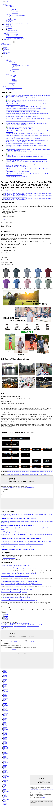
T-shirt (13, 76)
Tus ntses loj (14, 64)
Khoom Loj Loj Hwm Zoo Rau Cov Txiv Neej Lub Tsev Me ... (20, 151)
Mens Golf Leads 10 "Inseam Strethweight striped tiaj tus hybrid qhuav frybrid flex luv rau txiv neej (27, 474)
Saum (13, 8)
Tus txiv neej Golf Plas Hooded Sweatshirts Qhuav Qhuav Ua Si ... (21, 97)
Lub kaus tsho (9, 26)
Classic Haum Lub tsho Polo (21, 624)
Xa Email (3, 628)
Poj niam (8, 14)
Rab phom (5, 53)
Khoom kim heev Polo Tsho (33, 626)
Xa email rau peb (4, 219)
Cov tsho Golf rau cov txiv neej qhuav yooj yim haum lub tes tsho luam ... (22, 544)
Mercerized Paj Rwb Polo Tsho (22, 65)
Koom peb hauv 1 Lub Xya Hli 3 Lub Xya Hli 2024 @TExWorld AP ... (21, 584)
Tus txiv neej (9, 5)
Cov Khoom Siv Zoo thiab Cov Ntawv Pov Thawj (17, 23)
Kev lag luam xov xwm (11, 30)
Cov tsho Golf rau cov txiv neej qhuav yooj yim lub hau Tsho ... (19, 518)
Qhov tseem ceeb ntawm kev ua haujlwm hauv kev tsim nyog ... (19, 600)
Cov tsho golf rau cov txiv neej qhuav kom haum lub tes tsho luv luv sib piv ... (23, 143)
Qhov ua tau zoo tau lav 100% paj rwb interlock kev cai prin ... (20, 146)
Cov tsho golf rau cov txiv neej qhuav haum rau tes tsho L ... (18, 549)
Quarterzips (14, 67)
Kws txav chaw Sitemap (17, 623)
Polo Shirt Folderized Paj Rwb (7, 624)
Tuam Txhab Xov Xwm (11, 32)
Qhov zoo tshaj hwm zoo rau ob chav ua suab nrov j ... (18, 171)
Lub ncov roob (15, 11)
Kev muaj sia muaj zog (14, 16)
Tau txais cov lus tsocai (6, 44)
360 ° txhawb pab (10, 20)
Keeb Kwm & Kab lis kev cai (12, 34)
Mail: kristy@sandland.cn (9, 558)
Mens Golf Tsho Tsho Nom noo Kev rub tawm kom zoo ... (17, 525)
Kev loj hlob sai (9, 21)
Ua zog (10, 10)
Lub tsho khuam (15, 69)
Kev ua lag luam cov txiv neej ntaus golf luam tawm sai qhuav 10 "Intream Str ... (24, 106)
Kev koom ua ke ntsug (11, 19)
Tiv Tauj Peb (6, 39)
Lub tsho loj (14, 81)
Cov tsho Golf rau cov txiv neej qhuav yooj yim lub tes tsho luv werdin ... (22, 538)
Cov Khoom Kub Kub (6, 623)
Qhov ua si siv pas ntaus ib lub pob (17, 15)
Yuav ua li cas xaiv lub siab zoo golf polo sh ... (14, 592)
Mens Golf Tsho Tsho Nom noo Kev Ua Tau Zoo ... (17, 166)
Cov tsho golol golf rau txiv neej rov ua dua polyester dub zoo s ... (19, 532)
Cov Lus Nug (9, 28)
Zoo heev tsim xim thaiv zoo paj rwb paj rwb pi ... (17, 176)
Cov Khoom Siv (7, 24)
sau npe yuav (3, 612)
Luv (13, 72)
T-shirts (13, 62)
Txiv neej (5, 59)
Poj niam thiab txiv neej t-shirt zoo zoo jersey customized (18, 128)
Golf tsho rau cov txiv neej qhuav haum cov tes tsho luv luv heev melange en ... (23, 138)
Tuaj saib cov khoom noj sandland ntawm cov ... (15, 576)
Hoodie (13, 79)
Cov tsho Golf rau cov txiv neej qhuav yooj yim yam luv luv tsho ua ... (22, 116)
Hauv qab (14, 9)
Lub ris (13, 71)
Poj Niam (5, 86)
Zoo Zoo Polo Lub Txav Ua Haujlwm (36, 624)
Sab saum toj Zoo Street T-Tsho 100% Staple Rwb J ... (18, 124)
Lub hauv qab (15, 13)
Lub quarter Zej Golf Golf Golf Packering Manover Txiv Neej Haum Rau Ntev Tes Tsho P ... (27, 161)
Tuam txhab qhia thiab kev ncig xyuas (14, 37)
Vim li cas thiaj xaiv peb (11, 35)
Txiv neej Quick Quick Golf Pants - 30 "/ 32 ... (16, 101)
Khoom (5, 4)
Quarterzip (14, 80)
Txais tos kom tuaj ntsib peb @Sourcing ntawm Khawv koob (18, 568)
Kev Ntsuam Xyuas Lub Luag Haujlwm (15, 38)
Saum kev (14, 84)
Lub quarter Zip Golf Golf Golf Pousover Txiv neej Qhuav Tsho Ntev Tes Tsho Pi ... (25, 133)
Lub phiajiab (14, 66)
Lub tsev (5, 47)
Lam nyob (11, 6)
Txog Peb (5, 33)
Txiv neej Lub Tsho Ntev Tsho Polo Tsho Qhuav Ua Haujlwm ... (20, 121)
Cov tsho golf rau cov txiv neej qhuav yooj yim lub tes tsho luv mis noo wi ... (23, 111)
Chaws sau (8, 25)
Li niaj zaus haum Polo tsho (20, 626)
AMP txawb (26, 623)
